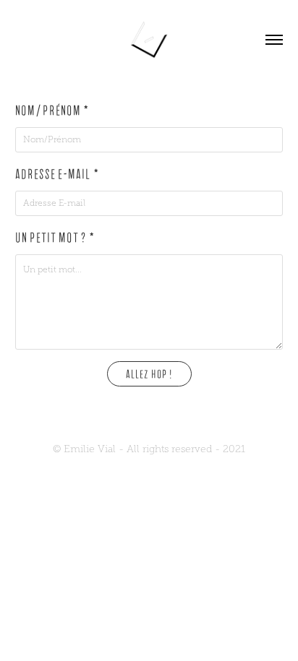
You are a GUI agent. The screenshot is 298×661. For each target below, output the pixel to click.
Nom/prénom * (52, 110)
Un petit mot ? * (55, 238)
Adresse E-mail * (57, 174)
